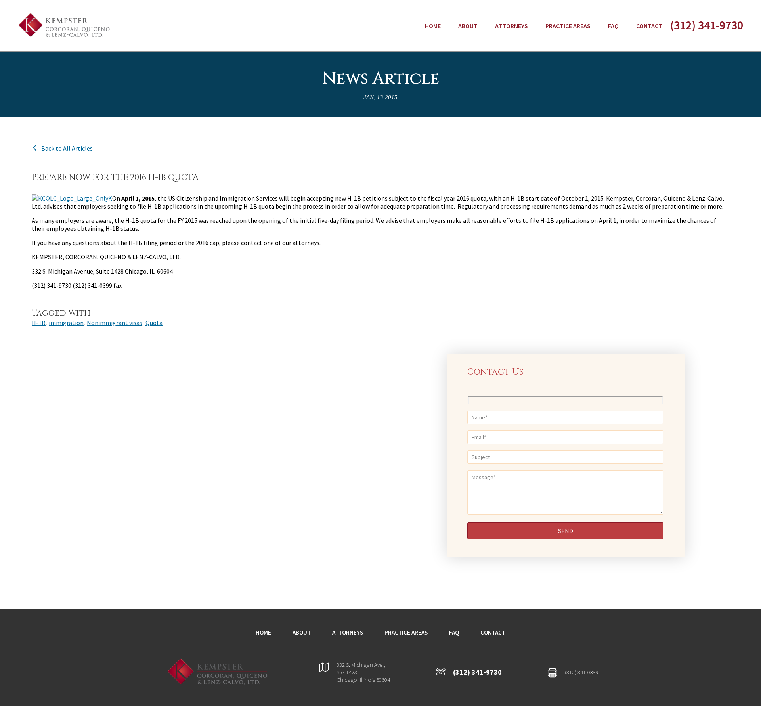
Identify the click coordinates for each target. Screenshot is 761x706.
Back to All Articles (67, 148)
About (468, 26)
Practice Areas (568, 26)
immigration (66, 323)
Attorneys (511, 26)
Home (433, 26)
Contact (649, 26)
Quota (154, 323)
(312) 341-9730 (706, 25)
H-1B (39, 323)
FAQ (613, 26)
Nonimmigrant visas (114, 323)
